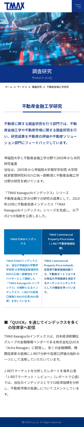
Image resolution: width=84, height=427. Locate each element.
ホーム (8, 87)
